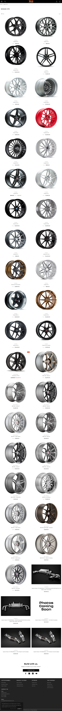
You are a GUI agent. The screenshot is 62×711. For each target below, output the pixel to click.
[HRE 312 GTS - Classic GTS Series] (46, 544)
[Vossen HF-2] (46, 27)
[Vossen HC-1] (46, 58)
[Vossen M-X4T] (46, 210)
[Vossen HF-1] (16, 179)
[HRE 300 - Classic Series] (16, 513)
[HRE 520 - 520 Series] (16, 574)
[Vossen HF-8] (16, 149)
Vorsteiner (15, 374)
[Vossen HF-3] (16, 240)
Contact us (30, 670)
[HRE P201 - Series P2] (46, 453)
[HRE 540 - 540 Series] (46, 483)
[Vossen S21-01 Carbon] (46, 331)
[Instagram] (29, 673)
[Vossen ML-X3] (46, 119)
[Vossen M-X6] (16, 56)
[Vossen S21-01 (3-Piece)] (16, 270)
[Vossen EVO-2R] (46, 240)
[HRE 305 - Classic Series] (16, 544)
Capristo (46, 586)
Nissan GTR (6, 4)
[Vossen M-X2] (16, 210)
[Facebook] (25, 673)
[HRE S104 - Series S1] (16, 453)
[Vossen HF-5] (16, 27)
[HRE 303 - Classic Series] (16, 422)
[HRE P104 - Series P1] (16, 392)
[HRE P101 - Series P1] (46, 422)
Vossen (15, 40)
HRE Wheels (46, 374)
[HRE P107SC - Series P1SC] (16, 483)
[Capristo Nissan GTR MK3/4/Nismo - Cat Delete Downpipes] (46, 606)
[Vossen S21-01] (16, 331)
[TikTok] (32, 673)
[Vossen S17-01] (16, 88)
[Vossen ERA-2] (16, 301)
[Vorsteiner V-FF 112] (16, 362)
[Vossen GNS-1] (16, 119)
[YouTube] (36, 673)
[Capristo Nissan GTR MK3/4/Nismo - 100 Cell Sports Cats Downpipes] (46, 638)
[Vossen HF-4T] (46, 149)
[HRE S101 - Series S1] (46, 392)
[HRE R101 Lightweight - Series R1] (46, 513)
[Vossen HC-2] (46, 179)
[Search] (5, 1)
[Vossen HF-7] (46, 270)
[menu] (1, 1)
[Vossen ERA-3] (46, 88)
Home (1, 4)
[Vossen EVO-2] (46, 301)
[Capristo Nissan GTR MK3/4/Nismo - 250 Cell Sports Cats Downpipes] (16, 638)
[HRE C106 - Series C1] (46, 362)
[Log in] (56, 1)
